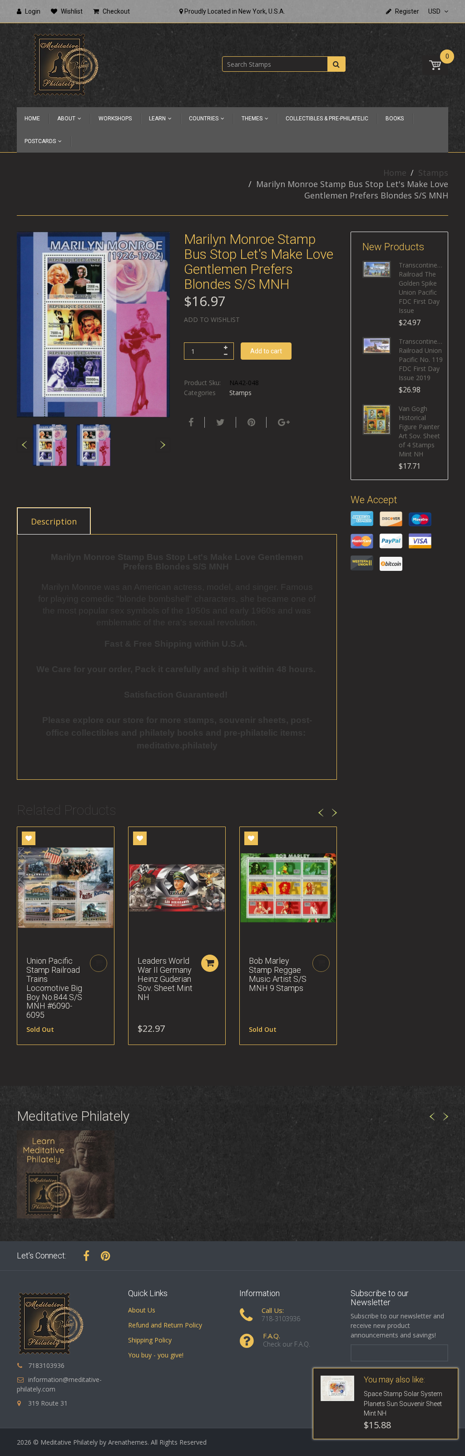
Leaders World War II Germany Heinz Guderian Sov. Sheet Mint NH (165, 978)
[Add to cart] (209, 963)
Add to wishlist (212, 319)
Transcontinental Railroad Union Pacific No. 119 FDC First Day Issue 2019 (421, 359)
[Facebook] (190, 422)
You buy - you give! (155, 1355)
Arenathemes (128, 1442)
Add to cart (266, 351)
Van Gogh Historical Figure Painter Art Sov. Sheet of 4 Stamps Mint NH (419, 431)
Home (394, 172)
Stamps (433, 172)
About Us (141, 1310)
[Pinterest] (105, 1255)
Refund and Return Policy (165, 1325)
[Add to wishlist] (28, 838)
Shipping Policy (150, 1340)
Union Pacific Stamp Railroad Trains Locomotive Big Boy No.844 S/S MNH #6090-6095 (54, 988)
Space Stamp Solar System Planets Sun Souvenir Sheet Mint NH (403, 1403)
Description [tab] (54, 521)
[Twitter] (219, 422)
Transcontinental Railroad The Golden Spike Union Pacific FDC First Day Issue (421, 288)
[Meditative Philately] (66, 64)
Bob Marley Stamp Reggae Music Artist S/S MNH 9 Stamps (278, 974)
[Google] (282, 422)
